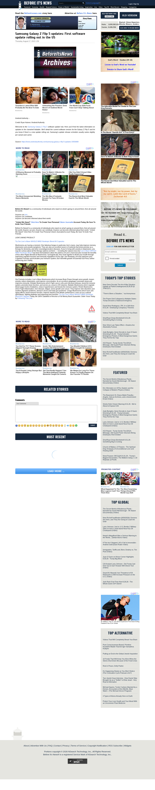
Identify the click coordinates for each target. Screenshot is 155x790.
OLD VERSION (129, 15)
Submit (120, 265)
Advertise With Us (38, 746)
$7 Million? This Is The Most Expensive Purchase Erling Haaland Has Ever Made (120, 622)
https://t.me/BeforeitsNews (112, 220)
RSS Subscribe (115, 746)
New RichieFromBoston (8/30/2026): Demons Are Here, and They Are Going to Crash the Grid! (120, 354)
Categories (132, 7)
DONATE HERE (109, 16)
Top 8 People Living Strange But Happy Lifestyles (29, 371)
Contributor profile (35, 26)
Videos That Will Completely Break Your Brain (120, 313)
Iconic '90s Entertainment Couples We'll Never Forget (54, 347)
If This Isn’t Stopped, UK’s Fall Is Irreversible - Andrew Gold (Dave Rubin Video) (120, 543)
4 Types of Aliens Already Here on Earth (118, 696)
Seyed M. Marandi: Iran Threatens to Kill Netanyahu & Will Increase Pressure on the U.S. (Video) (119, 575)
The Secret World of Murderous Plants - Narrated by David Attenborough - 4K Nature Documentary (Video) (119, 381)
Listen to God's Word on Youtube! (120, 64)
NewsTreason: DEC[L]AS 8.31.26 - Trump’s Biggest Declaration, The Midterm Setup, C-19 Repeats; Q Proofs (120, 458)
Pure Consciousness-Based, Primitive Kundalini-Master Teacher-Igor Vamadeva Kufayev (118, 646)
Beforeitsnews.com (33, 13)
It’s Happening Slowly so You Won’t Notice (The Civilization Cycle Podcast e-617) (119, 672)
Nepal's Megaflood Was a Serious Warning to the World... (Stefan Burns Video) (120, 536)
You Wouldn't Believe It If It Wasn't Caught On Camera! (81, 347)
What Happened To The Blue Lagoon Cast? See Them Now (110, 491)
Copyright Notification (97, 746)
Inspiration (89, 7)
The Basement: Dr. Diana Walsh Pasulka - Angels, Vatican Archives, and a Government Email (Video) (119, 397)
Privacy (66, 746)
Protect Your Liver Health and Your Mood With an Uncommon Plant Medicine (120, 702)
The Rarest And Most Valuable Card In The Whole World (81, 197)
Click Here (35, 222)
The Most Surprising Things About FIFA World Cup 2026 (128, 491)
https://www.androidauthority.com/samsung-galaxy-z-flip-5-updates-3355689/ (50, 142)
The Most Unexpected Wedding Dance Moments (28, 197)
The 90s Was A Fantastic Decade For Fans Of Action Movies (53, 198)
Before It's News (38, 3)
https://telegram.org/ (130, 213)
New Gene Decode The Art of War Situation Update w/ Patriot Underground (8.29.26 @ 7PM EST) (119, 286)
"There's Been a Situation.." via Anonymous (119, 293)
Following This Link (25, 298)
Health (42, 7)
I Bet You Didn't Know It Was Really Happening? (80, 173)
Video (100, 7)
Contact (57, 746)
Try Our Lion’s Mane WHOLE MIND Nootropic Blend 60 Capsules (39, 241)
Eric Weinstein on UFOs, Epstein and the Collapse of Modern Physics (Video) (118, 389)
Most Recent (115, 7)
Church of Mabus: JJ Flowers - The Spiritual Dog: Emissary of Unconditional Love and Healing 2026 (119, 449)
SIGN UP (109, 246)
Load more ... (56, 471)
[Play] (120, 44)
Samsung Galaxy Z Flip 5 (37, 127)
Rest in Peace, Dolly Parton (113, 666)
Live (95, 7)
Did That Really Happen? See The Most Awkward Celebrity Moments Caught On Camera (54, 372)
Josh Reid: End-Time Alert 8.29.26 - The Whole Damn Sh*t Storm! (118, 583)
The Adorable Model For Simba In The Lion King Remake (118, 107)
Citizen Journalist (66, 222)
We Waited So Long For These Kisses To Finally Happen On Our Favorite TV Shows (82, 372)
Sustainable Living (77, 7)
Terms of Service (78, 746)
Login (130, 4)
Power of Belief (63, 7)
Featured (27, 7)
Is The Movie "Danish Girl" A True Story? (117, 132)
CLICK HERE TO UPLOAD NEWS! (129, 28)
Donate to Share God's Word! (120, 69)
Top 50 (106, 7)
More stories (46, 26)
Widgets (127, 746)
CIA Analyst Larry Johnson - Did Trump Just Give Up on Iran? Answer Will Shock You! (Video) (119, 566)
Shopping (124, 7)
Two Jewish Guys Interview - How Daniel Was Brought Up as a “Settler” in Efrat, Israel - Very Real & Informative (120, 680)
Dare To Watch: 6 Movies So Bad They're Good (53, 173)
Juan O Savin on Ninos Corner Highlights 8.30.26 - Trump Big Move (118, 558)
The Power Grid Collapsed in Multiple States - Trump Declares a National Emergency (120, 300)
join (26, 215)
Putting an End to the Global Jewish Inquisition (120, 654)
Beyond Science (51, 7)
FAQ (50, 746)
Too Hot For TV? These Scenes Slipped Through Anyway (28, 347)
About (26, 746)
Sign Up (136, 4)
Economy (35, 7)
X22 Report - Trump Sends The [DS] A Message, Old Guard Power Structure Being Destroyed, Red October (119, 345)
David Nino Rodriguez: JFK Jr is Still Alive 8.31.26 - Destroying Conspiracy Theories (118, 307)
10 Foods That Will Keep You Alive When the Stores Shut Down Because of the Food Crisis (120, 660)
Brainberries (20, 170)
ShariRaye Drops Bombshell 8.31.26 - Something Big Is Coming (117, 319)
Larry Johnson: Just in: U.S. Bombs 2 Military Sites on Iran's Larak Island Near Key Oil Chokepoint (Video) (119, 424)
